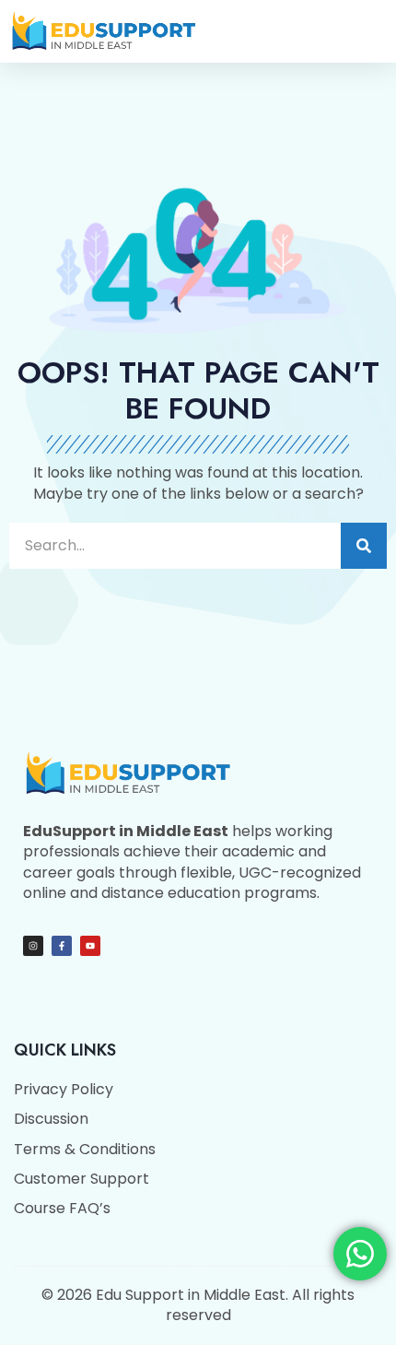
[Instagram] (33, 946)
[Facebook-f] (62, 946)
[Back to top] (359, 1308)
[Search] (364, 546)
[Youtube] (90, 946)
